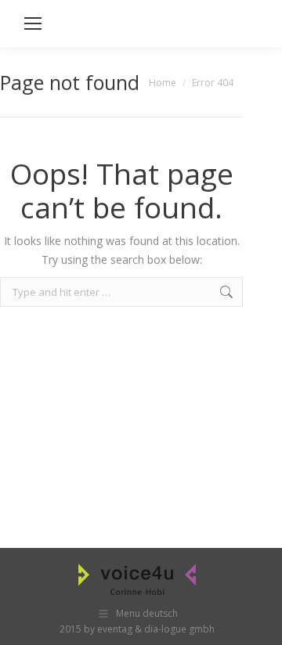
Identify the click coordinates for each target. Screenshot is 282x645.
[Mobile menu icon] (33, 23)
